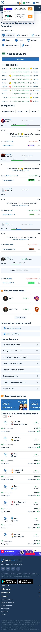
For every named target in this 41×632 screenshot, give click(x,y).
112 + (14, 159)
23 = (20, 263)
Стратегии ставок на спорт (20, 370)
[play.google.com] (9, 581)
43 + (14, 124)
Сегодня (19, 111)
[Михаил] (3, 259)
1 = (27, 124)
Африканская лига (24, 136)
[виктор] (3, 224)
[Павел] (3, 155)
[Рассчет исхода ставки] (39, 141)
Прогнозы (5, 586)
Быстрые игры (20, 389)
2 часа (26, 111)
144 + (14, 263)
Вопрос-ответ (5, 611)
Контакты (3, 614)
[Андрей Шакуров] (3, 190)
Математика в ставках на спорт (20, 357)
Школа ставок (5, 608)
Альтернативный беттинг (20, 351)
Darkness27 (8, 154)
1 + (14, 228)
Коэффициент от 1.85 (8, 111)
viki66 (7, 223)
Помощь (4, 596)
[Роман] (3, 121)
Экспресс (25, 35)
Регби (27, 45)
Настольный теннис (12, 45)
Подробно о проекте (6, 605)
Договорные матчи (20, 376)
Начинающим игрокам (20, 345)
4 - (23, 228)
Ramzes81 (8, 119)
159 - (26, 159)
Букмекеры (5, 593)
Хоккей (9, 40)
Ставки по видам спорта (20, 363)
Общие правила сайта (7, 602)
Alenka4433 (8, 189)
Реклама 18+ (7, 11)
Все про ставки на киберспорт (20, 382)
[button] (18, 2)
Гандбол (34, 40)
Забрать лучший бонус (12, 334)
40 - (29, 124)
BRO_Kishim (8, 258)
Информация (6, 589)
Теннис (21, 40)
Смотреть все (20, 317)
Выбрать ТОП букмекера (12, 328)
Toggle (5, 416)
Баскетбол (15, 136)
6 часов (33, 111)
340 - (24, 263)
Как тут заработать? (6, 599)
